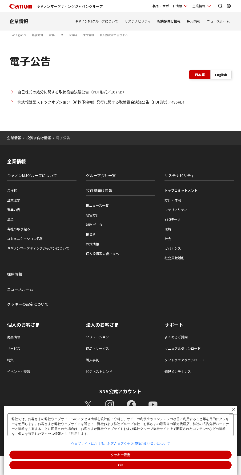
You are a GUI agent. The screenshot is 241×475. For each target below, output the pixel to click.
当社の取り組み (18, 229)
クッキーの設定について (27, 304)
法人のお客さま (102, 324)
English (221, 74)
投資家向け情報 (169, 21)
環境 (168, 229)
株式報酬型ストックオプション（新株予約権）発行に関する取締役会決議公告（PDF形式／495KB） (101, 102)
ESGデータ (173, 219)
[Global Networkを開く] (229, 6)
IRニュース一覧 (97, 205)
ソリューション (97, 337)
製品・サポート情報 (167, 6)
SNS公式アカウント (120, 391)
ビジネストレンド (99, 371)
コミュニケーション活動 (25, 238)
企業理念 (13, 200)
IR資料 (73, 35)
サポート (174, 324)
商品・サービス (97, 348)
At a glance (19, 35)
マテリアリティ (176, 209)
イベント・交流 (18, 371)
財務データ (56, 35)
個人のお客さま (23, 324)
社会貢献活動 (174, 257)
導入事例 (92, 360)
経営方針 (37, 35)
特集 (10, 360)
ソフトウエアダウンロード (184, 360)
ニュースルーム (218, 21)
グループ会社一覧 (101, 175)
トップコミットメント (181, 190)
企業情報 (198, 6)
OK (120, 465)
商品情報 (13, 337)
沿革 (10, 219)
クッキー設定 (120, 455)
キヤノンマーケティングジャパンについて (38, 248)
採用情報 (193, 21)
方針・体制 (173, 200)
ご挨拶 (12, 190)
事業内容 (13, 209)
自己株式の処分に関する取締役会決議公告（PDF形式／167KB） (71, 92)
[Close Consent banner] (233, 409)
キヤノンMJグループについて (96, 21)
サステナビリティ (138, 21)
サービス (13, 348)
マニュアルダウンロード (183, 348)
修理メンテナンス (178, 371)
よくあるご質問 (176, 337)
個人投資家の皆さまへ (114, 35)
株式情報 (88, 35)
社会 (168, 238)
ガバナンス (173, 248)
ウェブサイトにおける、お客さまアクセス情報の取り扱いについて (120, 443)
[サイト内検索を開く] (220, 6)
